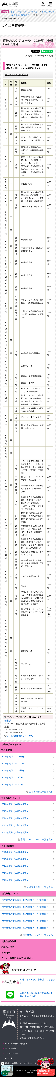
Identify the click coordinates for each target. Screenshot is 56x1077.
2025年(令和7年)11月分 (13, 763)
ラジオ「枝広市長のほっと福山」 (17, 958)
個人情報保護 (10, 1048)
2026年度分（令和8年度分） (15, 804)
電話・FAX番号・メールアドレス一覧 (20, 1063)
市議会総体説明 (8, 941)
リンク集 (8, 1058)
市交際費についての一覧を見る (38, 935)
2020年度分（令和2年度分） (19, 15)
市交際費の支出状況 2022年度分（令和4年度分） (26, 928)
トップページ (16, 12)
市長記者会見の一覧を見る (40, 887)
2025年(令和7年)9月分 (12, 777)
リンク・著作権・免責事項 (16, 1043)
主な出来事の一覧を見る (41, 791)
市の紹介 (5, 952)
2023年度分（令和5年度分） (15, 825)
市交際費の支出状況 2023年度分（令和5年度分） (26, 921)
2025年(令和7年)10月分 (13, 770)
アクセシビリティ (12, 1053)
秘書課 (7, 720)
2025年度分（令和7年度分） (15, 811)
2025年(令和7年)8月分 (12, 784)
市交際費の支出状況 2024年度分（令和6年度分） (26, 914)
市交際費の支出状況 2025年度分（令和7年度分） (26, 907)
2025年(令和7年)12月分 (13, 756)
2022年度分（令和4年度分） (15, 832)
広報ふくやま (7, 947)
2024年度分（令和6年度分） (15, 818)
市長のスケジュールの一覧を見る (37, 839)
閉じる (2, 1063)
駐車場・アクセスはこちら (32, 1038)
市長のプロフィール (11, 744)
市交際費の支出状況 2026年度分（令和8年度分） (26, 900)
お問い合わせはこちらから (20, 735)
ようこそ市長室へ (31, 12)
